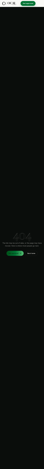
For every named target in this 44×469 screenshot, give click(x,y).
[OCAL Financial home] (9, 3)
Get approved (28, 3)
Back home (31, 253)
